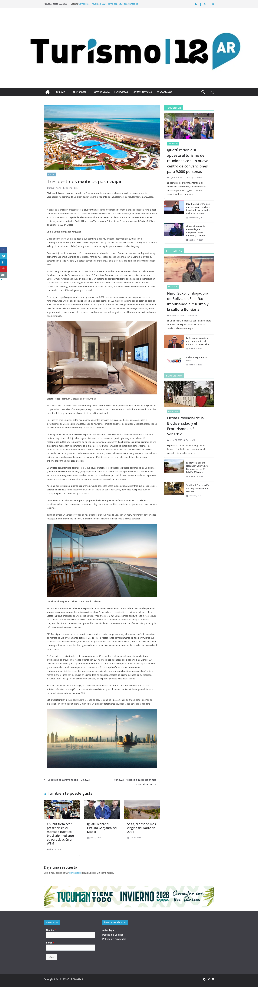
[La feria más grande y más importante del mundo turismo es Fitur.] (174, 343)
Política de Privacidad (114, 939)
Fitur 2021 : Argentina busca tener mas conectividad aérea (134, 782)
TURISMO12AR (75, 979)
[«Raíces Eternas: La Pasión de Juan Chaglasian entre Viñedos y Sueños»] (174, 233)
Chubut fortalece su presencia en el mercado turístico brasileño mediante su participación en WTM (60, 833)
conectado (75, 872)
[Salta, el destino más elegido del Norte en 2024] (142, 802)
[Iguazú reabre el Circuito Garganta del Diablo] (102, 802)
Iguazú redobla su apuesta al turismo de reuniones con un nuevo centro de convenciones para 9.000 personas (187, 160)
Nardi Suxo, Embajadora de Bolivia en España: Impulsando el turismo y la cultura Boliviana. (187, 301)
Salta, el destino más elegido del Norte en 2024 (141, 828)
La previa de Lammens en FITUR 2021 (68, 779)
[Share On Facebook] (3, 250)
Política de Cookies (112, 934)
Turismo (60, 92)
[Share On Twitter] (3, 256)
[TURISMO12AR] (129, 15)
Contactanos (164, 92)
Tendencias (173, 143)
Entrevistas (121, 92)
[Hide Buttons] (1, 280)
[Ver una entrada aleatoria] (211, 92)
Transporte (79, 92)
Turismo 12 (192, 315)
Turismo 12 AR (71, 188)
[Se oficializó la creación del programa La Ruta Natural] (174, 490)
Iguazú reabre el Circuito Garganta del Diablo (102, 828)
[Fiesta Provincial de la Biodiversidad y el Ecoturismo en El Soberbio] (189, 394)
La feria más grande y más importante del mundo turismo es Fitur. (198, 341)
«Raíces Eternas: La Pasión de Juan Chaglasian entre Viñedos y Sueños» (195, 231)
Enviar (51, 956)
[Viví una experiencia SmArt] (174, 361)
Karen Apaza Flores (194, 177)
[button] (66, 92)
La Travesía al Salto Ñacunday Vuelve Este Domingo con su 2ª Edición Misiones (197, 467)
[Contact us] (3, 275)
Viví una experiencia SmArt (196, 359)
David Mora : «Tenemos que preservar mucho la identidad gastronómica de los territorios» (198, 208)
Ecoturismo (173, 411)
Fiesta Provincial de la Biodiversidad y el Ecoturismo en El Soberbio (185, 425)
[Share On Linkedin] (3, 262)
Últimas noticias (142, 92)
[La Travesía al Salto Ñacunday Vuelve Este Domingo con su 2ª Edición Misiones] (174, 469)
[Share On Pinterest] (3, 269)
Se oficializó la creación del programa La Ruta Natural (197, 488)
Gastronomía (102, 92)
